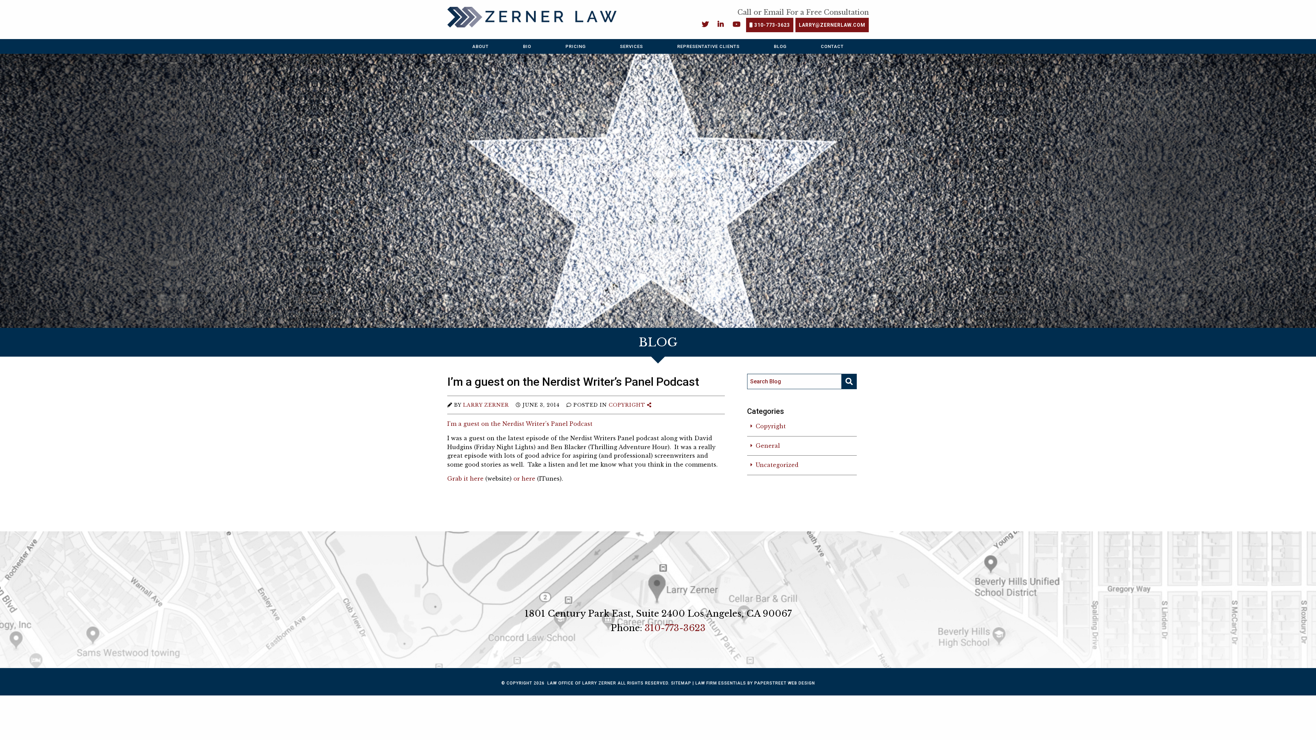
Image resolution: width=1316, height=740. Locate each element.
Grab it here (465, 478)
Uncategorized (777, 464)
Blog (780, 46)
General (768, 445)
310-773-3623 (771, 25)
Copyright (627, 405)
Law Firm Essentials (720, 683)
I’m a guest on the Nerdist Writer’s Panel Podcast (520, 423)
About (480, 46)
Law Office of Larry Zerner (581, 683)
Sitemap (681, 683)
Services (631, 46)
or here (524, 478)
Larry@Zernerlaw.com (832, 25)
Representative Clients (708, 46)
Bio (527, 46)
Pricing (575, 46)
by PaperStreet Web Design (781, 683)
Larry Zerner (486, 405)
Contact (832, 46)
